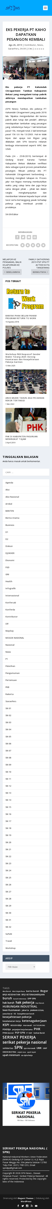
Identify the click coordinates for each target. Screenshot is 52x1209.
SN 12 (8, 786)
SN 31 (8, 920)
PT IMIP (29, 1033)
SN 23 (8, 863)
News (40, 44)
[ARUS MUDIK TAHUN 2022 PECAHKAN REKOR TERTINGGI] (26, 381)
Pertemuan (11, 680)
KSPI (6, 1025)
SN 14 (8, 800)
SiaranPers (13, 48)
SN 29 (8, 905)
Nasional (9, 644)
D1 (6, 532)
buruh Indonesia (19, 999)
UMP (45, 1048)
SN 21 (8, 849)
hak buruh (8, 1002)
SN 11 (8, 778)
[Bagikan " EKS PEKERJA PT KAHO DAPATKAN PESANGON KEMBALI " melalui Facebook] (17, 237)
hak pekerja (25, 1002)
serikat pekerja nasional (25, 1042)
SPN (18, 1047)
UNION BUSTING (9, 1052)
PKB (7, 687)
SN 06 (8, 743)
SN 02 (8, 715)
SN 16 (8, 814)
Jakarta (25, 1010)
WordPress (26, 1201)
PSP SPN (20, 1032)
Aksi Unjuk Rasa (18, 991)
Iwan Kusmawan (11, 1010)
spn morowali (29, 1048)
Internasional (12, 595)
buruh (7, 998)
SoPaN (8, 934)
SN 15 (8, 807)
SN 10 (8, 771)
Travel (8, 941)
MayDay (9, 630)
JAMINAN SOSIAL (37, 1010)
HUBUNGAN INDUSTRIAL (20, 1006)
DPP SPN (32, 998)
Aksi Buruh (7, 991)
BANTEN (9, 510)
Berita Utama (12, 518)
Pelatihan (10, 666)
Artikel (8, 503)
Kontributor (30, 44)
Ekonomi (9, 560)
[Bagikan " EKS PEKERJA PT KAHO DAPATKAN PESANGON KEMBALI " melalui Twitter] (23, 237)
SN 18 (8, 828)
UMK (39, 1048)
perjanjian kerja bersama (22, 1029)
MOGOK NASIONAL (14, 637)
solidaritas (8, 1048)
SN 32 (8, 927)
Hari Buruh (40, 1003)
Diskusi (9, 546)
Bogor (44, 991)
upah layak (31, 1052)
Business (9, 525)
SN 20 (8, 842)
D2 (6, 539)
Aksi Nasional (12, 496)
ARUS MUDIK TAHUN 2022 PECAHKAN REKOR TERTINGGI (24, 399)
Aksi (7, 489)
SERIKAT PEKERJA (19, 1037)
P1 (6, 659)
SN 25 (8, 877)
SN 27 (8, 891)
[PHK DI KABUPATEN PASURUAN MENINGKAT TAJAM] (26, 420)
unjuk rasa (21, 1052)
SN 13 (8, 793)
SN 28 (8, 898)
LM (6, 623)
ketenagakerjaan (34, 1021)
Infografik (10, 588)
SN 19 (8, 835)
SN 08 (8, 757)
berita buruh (32, 991)
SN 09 (23, 48)
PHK (37, 1029)
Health (8, 581)
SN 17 (8, 821)
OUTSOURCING (39, 1025)
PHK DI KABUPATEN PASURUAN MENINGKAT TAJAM (21, 437)
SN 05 (8, 736)
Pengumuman (12, 673)
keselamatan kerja (12, 1021)
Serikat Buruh (39, 1033)
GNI (7, 574)
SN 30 (8, 912)
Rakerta (9, 694)
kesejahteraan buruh (25, 1014)
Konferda (10, 609)
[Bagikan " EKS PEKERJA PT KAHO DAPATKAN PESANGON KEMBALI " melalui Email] (29, 237)
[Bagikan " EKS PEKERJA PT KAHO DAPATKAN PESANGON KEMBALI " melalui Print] (35, 237)
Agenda (9, 482)
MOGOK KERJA (16, 1025)
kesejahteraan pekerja (17, 1017)
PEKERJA (7, 1029)
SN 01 (8, 708)
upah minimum (11, 1055)
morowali (27, 1025)
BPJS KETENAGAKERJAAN (33, 994)
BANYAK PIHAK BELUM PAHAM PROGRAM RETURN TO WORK (21, 317)
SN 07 (8, 750)
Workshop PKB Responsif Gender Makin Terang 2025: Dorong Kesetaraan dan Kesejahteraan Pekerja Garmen (22, 358)
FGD (7, 567)
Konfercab (10, 602)
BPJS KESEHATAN (11, 994)
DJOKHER (9, 553)
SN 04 (8, 729)
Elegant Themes (25, 1198)
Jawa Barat (7, 1014)
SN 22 (8, 856)
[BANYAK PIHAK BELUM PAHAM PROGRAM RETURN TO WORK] (26, 299)
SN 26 (8, 884)
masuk (17, 461)
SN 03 (8, 722)
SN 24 (8, 870)
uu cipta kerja (26, 1055)
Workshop (10, 948)
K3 (15, 1014)
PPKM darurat (8, 1033)
